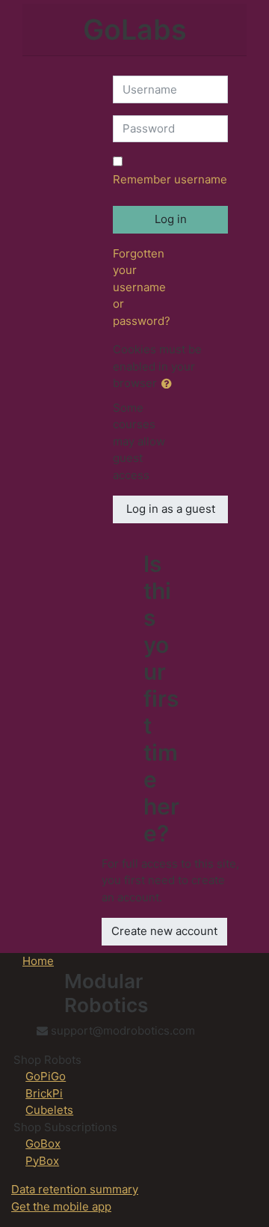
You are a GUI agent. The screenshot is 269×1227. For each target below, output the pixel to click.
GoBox (43, 1143)
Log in (171, 219)
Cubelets (49, 1110)
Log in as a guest (170, 509)
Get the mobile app (61, 1206)
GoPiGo (45, 1076)
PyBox (42, 1161)
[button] (169, 384)
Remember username (170, 179)
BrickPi (44, 1093)
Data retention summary (74, 1189)
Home (38, 961)
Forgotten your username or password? (141, 287)
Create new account (164, 931)
